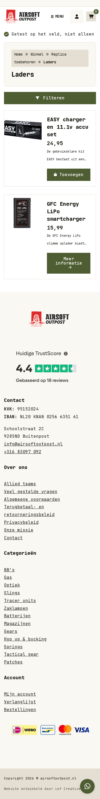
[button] (68, 175)
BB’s (9, 570)
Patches (13, 662)
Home (18, 54)
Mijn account (20, 694)
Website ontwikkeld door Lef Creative (42, 788)
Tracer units (20, 600)
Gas (8, 577)
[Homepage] (23, 16)
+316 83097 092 (22, 452)
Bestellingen (20, 709)
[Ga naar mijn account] (76, 16)
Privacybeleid (21, 522)
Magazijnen (17, 623)
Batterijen (17, 616)
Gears (10, 631)
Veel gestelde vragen (30, 491)
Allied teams (20, 484)
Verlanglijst (20, 702)
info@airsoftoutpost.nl (33, 444)
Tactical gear (21, 654)
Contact (13, 538)
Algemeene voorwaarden (32, 499)
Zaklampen (16, 608)
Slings (12, 593)
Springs (13, 647)
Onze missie (18, 530)
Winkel (37, 54)
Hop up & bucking (25, 639)
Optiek (12, 585)
